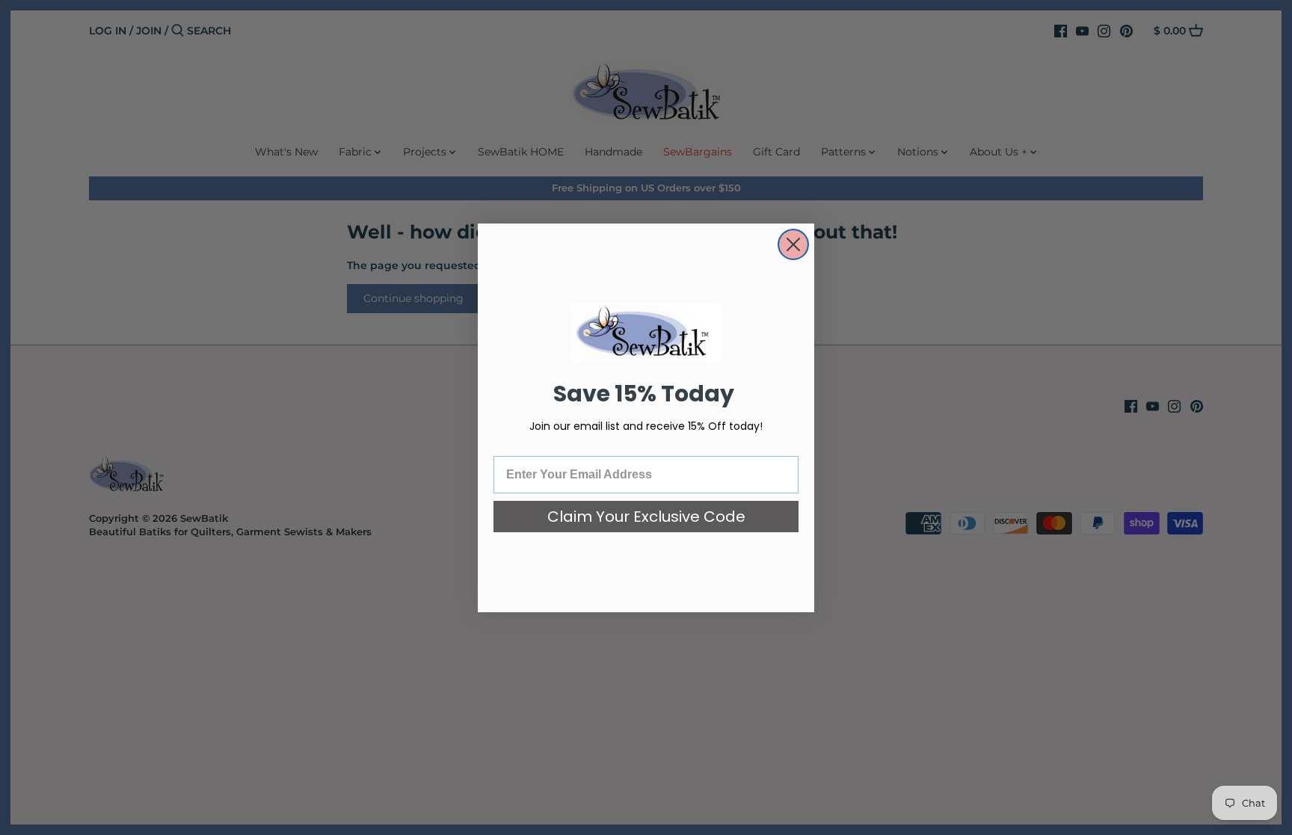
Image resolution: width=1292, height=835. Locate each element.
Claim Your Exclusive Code (646, 516)
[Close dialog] (793, 244)
